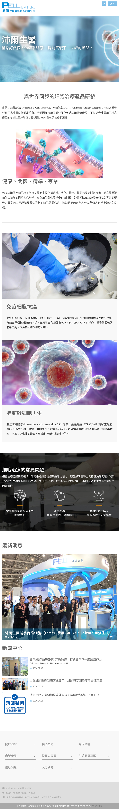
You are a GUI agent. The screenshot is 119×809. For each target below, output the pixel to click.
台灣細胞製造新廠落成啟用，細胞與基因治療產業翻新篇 (66, 680)
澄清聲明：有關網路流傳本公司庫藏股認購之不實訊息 (64, 695)
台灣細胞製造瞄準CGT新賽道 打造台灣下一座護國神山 (66, 659)
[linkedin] (104, 3)
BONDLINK (97, 806)
